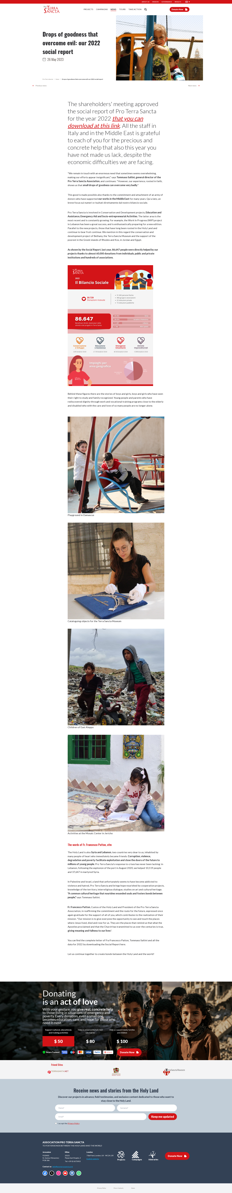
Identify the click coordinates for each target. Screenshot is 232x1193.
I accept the (69, 1123)
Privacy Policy (74, 1123)
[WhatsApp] (78, 1173)
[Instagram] (58, 1173)
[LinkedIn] (72, 1173)
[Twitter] (51, 1173)
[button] (187, 2)
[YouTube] (65, 1173)
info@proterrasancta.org (62, 1167)
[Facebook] (45, 1173)
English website (93, 1159)
